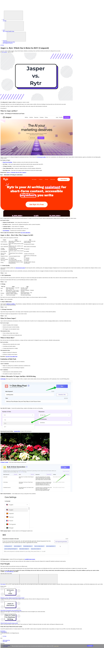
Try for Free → (3, 630)
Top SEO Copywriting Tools (11, 356)
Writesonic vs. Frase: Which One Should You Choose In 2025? (12, 597)
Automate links (17, 431)
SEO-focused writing (41, 157)
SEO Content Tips (6, 31)
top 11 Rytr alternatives (25, 232)
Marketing (5, 40)
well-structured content (20, 267)
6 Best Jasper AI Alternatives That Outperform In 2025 (10, 610)
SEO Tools (12, 31)
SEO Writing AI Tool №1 (8, 43)
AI (3, 19)
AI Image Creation (4, 462)
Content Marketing (6, 41)
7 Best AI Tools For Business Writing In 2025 (9, 623)
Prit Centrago (4, 52)
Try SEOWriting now (9, 571)
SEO (4, 30)
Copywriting (12, 41)
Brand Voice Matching (7, 162)
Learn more (56, 646)
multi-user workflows (10, 303)
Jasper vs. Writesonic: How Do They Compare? (16, 172)
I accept (90, 645)
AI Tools (4, 20)
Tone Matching (6, 230)
